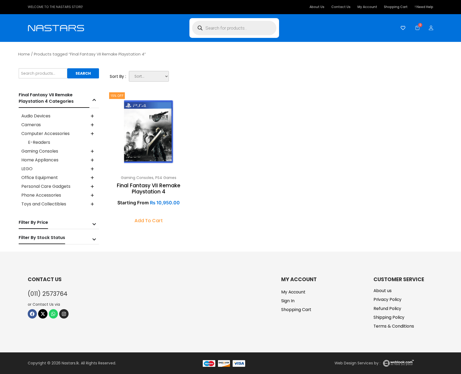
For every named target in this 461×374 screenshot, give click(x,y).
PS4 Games (165, 177)
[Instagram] (64, 314)
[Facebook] (32, 314)
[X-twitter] (42, 314)
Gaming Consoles (137, 177)
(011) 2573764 (47, 293)
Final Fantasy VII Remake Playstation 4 (148, 188)
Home (24, 54)
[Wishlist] (401, 28)
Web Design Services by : (357, 363)
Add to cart (148, 220)
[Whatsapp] (53, 314)
